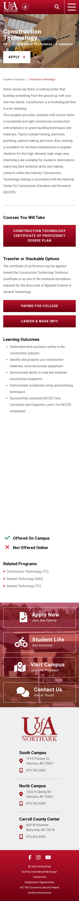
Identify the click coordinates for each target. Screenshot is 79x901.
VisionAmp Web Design (44, 871)
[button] (16, 57)
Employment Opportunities (39, 882)
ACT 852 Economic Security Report (39, 887)
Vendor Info (39, 877)
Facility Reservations (39, 892)
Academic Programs (14, 79)
